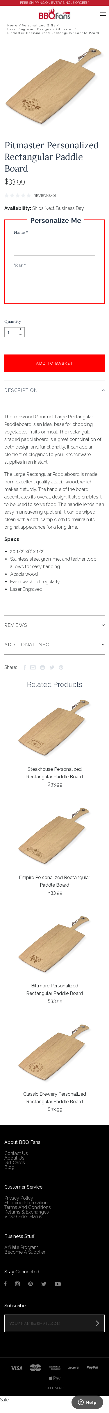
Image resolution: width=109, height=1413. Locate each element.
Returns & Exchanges (26, 1212)
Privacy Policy (18, 1198)
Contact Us (16, 1153)
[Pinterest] (30, 1284)
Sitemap (54, 1388)
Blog (9, 1167)
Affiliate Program (21, 1247)
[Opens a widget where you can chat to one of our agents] (87, 1403)
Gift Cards (14, 1162)
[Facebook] (5, 1284)
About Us (14, 1158)
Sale (4, 1400)
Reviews (15, 625)
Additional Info (27, 644)
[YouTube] (58, 1284)
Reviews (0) (44, 195)
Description (21, 390)
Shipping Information (26, 1202)
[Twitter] (44, 1284)
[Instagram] (17, 1284)
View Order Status (23, 1216)
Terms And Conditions (27, 1207)
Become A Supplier (24, 1252)
